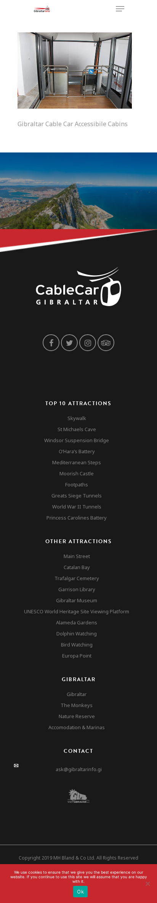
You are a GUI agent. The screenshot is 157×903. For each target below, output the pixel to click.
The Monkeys (77, 705)
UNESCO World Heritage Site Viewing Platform (76, 611)
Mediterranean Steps (76, 462)
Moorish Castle (76, 473)
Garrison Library (76, 589)
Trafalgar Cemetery (76, 578)
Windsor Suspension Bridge (76, 440)
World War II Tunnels (76, 506)
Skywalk (76, 418)
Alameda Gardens (76, 622)
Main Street (77, 556)
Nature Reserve (77, 716)
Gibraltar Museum (76, 600)
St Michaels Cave (77, 429)
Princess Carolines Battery (76, 517)
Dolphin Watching (76, 633)
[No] (147, 883)
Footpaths (76, 484)
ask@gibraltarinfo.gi (79, 769)
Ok (80, 892)
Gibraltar (77, 694)
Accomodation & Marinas (76, 727)
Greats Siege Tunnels (76, 495)
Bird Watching (77, 644)
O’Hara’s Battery (77, 451)
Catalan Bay (77, 567)
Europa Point (76, 655)
